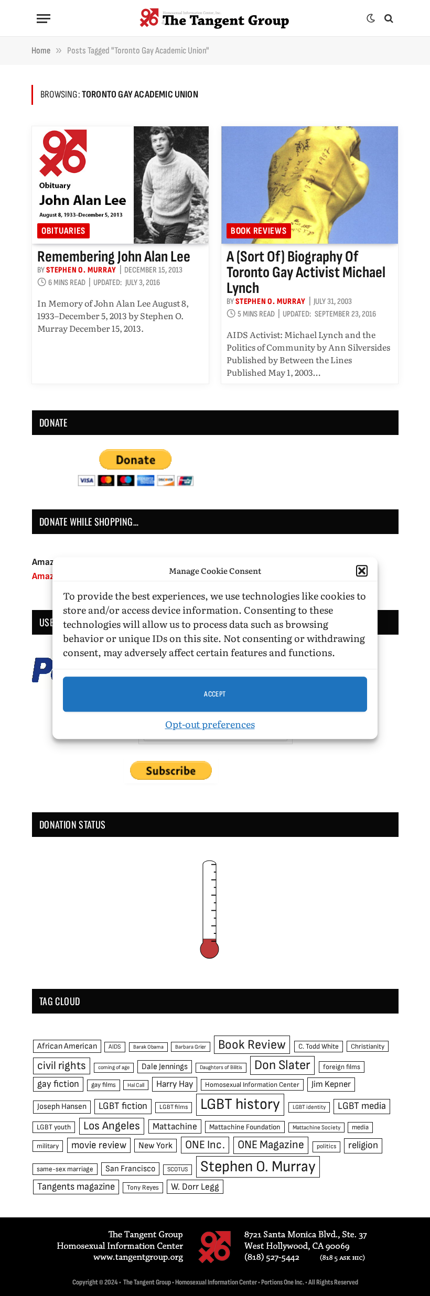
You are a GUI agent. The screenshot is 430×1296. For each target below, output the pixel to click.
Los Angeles (111, 1126)
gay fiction (58, 1084)
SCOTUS (177, 1169)
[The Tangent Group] (215, 18)
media (360, 1127)
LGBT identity (309, 1107)
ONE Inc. (205, 1145)
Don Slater (282, 1065)
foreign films (341, 1067)
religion (363, 1145)
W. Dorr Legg (195, 1186)
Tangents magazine (76, 1187)
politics (326, 1146)
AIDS (115, 1047)
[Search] (387, 18)
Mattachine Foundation (245, 1127)
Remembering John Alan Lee (113, 257)
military (48, 1146)
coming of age (114, 1067)
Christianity (367, 1046)
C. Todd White (318, 1046)
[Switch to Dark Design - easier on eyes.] (371, 18)
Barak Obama (148, 1046)
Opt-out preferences (210, 724)
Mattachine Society (316, 1127)
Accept (215, 694)
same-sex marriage (65, 1169)
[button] (362, 570)
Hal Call (135, 1085)
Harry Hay (174, 1084)
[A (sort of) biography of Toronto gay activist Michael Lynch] (309, 185)
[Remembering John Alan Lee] (120, 185)
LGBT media (362, 1106)
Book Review (252, 1044)
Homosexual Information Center (252, 1085)
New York (155, 1145)
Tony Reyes (143, 1187)
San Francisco (130, 1168)
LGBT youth (54, 1127)
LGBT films (173, 1107)
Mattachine (175, 1126)
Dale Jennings (165, 1067)
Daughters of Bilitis (221, 1067)
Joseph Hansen (62, 1107)
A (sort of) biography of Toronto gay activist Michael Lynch (306, 272)
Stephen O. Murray (81, 270)
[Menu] (43, 18)
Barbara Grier (190, 1046)
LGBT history (240, 1104)
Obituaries (63, 230)
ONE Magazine (271, 1145)
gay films (103, 1085)
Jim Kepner (331, 1084)
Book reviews (259, 230)
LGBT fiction (123, 1106)
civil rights (61, 1066)
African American (67, 1046)
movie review (98, 1145)
